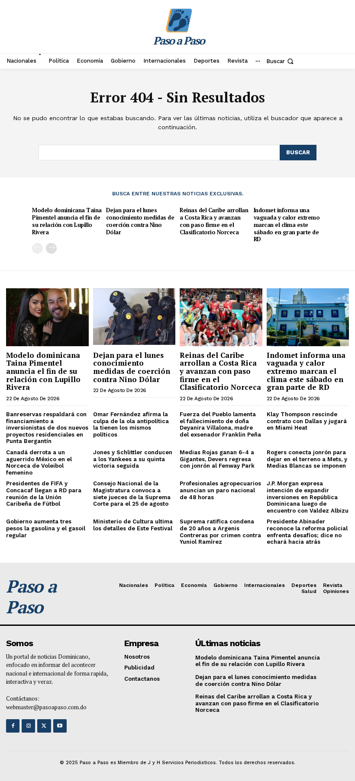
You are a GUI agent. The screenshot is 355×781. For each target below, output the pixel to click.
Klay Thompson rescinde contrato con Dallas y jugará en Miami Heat (307, 421)
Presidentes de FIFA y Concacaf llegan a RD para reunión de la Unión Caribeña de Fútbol (43, 493)
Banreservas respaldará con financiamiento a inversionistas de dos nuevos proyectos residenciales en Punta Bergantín (47, 427)
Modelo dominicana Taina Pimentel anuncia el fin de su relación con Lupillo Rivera (67, 221)
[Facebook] (12, 726)
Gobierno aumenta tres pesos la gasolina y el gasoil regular (45, 528)
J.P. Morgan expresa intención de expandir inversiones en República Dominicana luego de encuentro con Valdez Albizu (308, 496)
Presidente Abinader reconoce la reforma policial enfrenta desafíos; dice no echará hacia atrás (307, 531)
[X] (44, 726)
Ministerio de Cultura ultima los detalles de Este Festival (133, 525)
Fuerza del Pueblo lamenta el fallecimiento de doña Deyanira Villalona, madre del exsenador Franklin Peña (220, 424)
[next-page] (51, 248)
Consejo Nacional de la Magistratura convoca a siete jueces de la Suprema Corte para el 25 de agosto (132, 493)
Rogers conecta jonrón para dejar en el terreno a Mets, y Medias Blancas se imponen (307, 459)
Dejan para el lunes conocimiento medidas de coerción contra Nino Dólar (140, 221)
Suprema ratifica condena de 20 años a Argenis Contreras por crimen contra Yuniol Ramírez (220, 531)
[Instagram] (28, 726)
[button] (280, 61)
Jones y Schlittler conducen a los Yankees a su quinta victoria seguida (132, 459)
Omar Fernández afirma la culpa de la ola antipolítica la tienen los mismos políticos (131, 424)
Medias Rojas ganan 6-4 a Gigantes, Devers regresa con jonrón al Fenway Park (217, 459)
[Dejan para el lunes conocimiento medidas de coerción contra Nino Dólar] (134, 317)
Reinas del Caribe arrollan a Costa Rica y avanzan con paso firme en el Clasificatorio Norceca (214, 221)
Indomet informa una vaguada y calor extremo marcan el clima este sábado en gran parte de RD (287, 224)
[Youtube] (60, 726)
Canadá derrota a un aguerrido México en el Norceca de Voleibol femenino (39, 462)
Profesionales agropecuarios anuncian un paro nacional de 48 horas (220, 490)
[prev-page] (37, 248)
